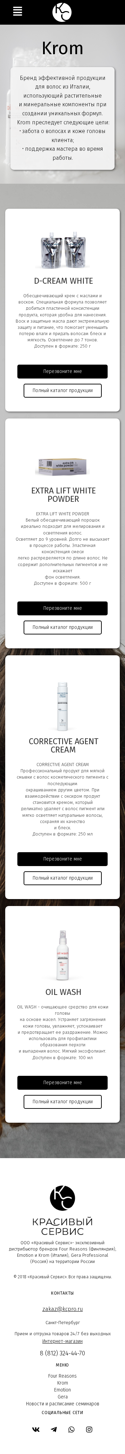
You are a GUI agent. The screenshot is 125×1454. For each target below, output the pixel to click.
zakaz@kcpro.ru (62, 1309)
